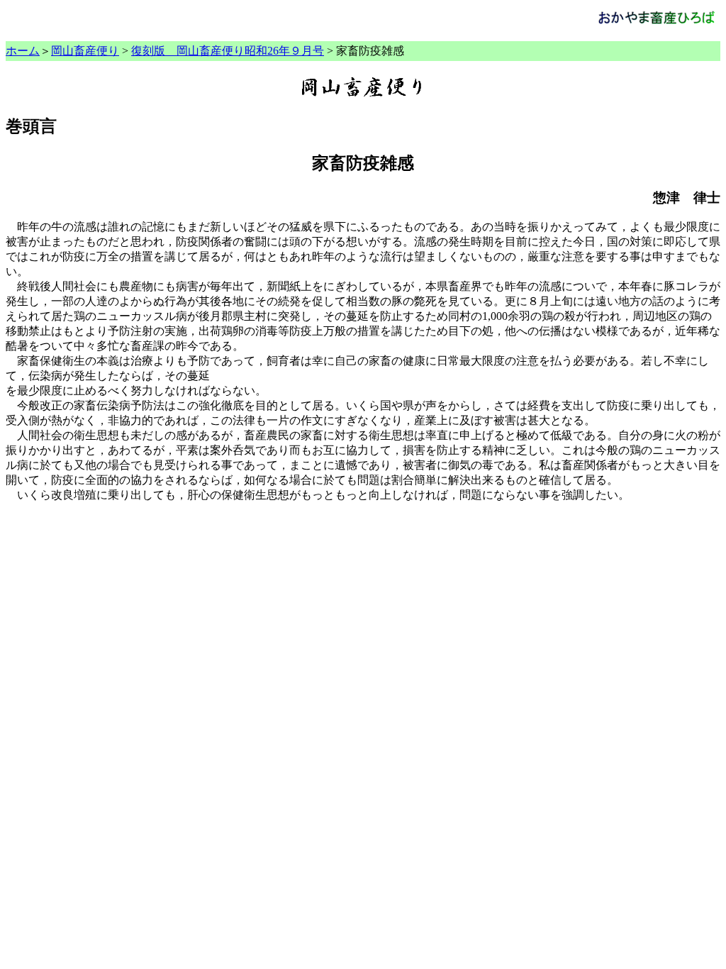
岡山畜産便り (85, 51)
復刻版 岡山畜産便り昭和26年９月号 (227, 51)
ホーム (23, 51)
